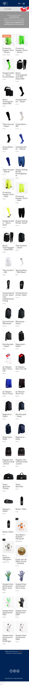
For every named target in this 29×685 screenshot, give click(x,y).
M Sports (20, 651)
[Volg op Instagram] (14, 671)
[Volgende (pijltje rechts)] (2, 684)
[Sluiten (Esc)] (5, 682)
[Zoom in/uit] (0, 682)
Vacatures (14, 661)
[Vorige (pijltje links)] (0, 684)
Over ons (14, 663)
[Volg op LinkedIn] (18, 671)
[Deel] (3, 682)
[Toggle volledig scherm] (2, 682)
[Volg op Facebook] (11, 671)
